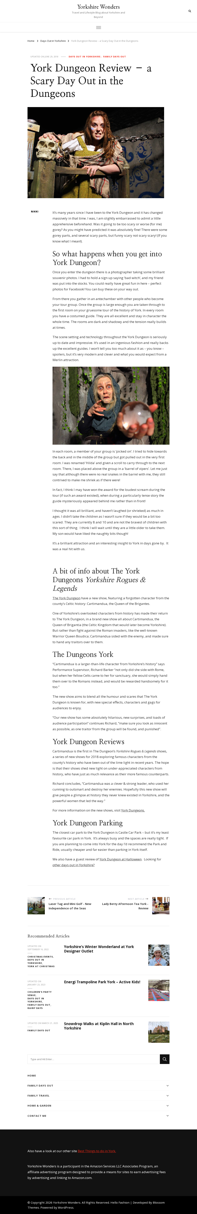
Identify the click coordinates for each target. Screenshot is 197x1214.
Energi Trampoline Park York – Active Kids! (102, 981)
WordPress (65, 1207)
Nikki (34, 211)
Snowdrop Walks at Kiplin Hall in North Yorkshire (99, 1026)
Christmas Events (40, 956)
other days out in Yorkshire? (74, 865)
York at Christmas (41, 966)
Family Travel (39, 1095)
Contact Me (37, 1116)
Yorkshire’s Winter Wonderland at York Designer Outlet (99, 949)
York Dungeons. (133, 810)
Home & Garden (39, 1105)
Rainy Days (35, 1008)
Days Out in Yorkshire (84, 56)
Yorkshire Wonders (98, 6)
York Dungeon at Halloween (120, 859)
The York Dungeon (66, 598)
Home (32, 1075)
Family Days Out (114, 56)
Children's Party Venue (40, 993)
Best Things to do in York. (97, 1151)
